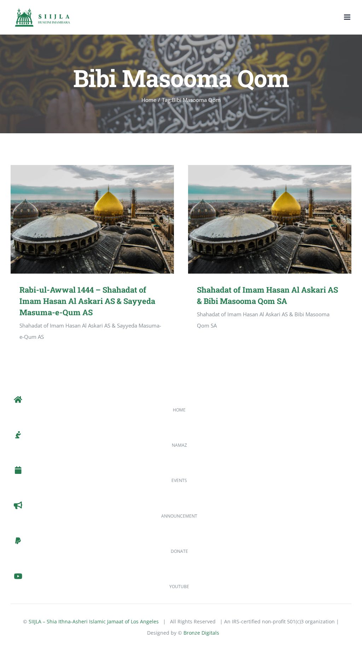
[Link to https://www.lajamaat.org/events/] (18, 470)
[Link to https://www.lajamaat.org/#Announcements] (18, 505)
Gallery (102, 219)
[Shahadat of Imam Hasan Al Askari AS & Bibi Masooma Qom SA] (269, 219)
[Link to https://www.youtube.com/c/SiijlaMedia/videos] (18, 576)
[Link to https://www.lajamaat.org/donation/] (18, 541)
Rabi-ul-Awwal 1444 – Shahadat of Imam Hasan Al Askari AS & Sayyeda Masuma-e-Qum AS (82, 219)
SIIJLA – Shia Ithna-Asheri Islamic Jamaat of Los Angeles (94, 621)
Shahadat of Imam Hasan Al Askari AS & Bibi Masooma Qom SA (259, 219)
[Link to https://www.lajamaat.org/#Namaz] (18, 435)
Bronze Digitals (201, 632)
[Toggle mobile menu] (347, 17)
